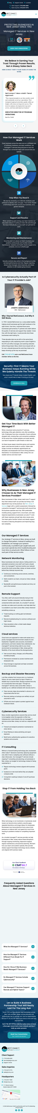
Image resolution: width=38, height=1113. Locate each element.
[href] (11, 1094)
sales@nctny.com (8, 1072)
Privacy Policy (19, 1107)
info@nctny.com (8, 1082)
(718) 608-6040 (8, 1058)
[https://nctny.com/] (9, 14)
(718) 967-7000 (8, 1080)
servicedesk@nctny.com (10, 1060)
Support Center (8, 1062)
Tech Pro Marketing (30, 1106)
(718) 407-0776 (10, 1024)
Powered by (15, 872)
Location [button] (28, 2)
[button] (36, 14)
